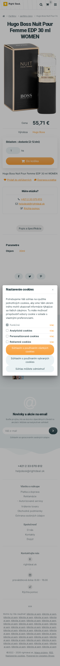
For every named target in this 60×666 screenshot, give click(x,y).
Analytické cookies (21, 330)
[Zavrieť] (53, 289)
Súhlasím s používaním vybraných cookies (30, 360)
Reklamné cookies (20, 341)
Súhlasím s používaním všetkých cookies (30, 349)
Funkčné (15, 324)
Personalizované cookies (24, 336)
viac (52, 324)
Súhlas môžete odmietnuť (30, 368)
